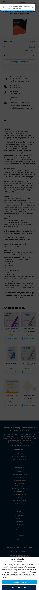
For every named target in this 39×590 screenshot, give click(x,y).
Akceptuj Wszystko (19, 582)
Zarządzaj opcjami (19, 587)
